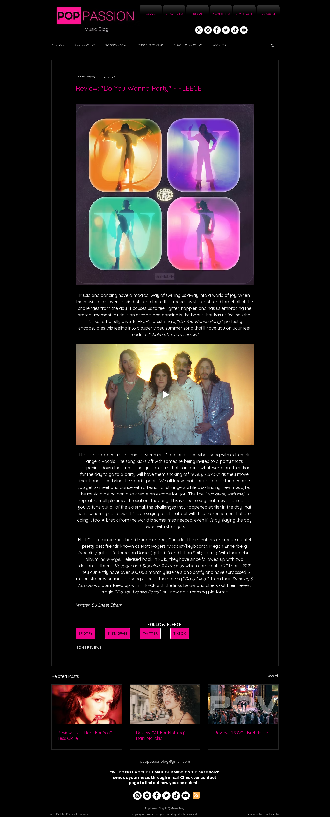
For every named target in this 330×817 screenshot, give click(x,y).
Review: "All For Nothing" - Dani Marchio (162, 735)
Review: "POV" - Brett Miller (241, 732)
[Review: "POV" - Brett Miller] (243, 704)
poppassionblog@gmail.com (165, 761)
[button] (272, 45)
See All (273, 675)
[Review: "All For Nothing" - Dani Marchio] (165, 704)
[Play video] (165, 394)
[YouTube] (244, 30)
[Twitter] (226, 30)
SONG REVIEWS (83, 45)
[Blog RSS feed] (196, 795)
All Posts (57, 45)
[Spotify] (208, 30)
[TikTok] (235, 30)
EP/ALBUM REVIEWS (187, 45)
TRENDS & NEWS (116, 45)
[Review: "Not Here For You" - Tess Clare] (87, 704)
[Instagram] (199, 30)
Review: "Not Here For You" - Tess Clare (86, 735)
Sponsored (218, 45)
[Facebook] (217, 30)
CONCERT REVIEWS (150, 45)
